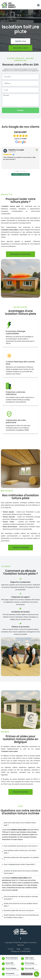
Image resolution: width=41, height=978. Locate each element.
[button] (20, 792)
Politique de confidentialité (20, 951)
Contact (27, 949)
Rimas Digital (23, 942)
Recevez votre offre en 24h (20, 64)
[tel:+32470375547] (36, 974)
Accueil (10, 949)
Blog (18, 949)
